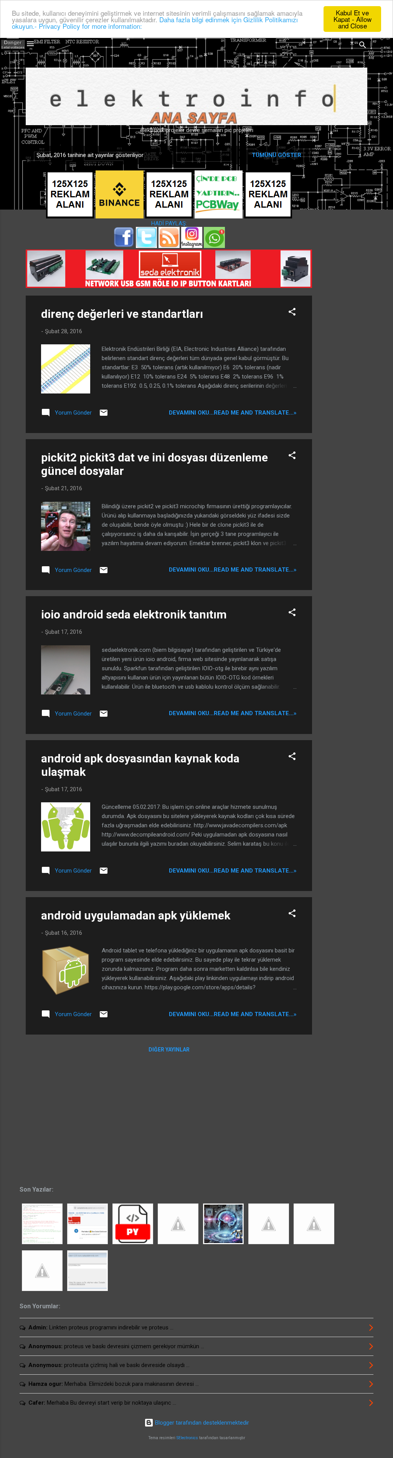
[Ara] (362, 46)
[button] (292, 313)
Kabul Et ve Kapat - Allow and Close (353, 19)
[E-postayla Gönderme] (103, 415)
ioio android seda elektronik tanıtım (134, 614)
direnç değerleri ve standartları (122, 314)
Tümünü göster (276, 155)
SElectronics (187, 1437)
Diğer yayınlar (169, 1049)
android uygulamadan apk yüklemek (135, 915)
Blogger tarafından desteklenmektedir (201, 1422)
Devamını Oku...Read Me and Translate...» (233, 412)
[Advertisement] (342, 267)
